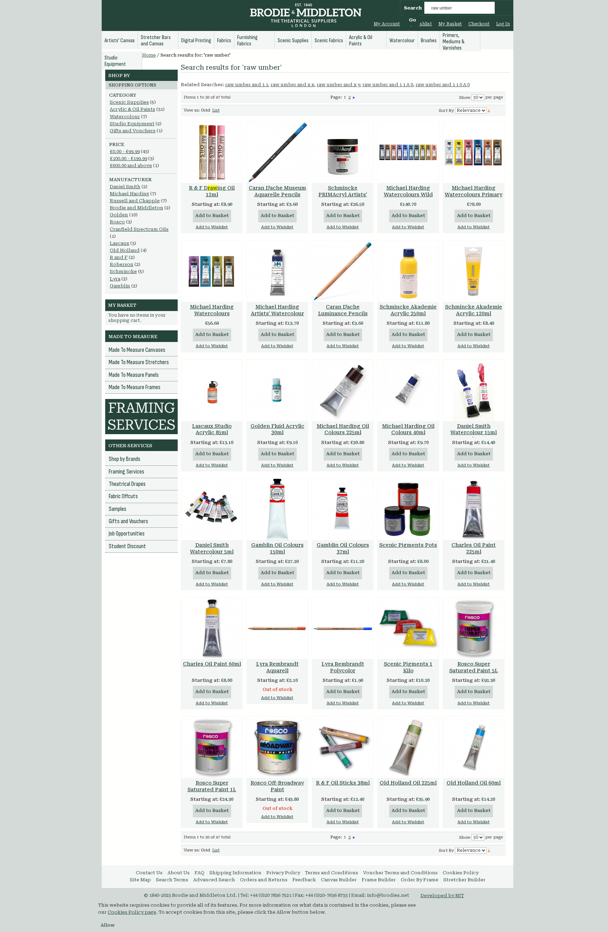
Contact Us (149, 872)
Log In (503, 23)
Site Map (140, 879)
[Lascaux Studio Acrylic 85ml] (211, 390)
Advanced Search (214, 879)
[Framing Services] (141, 402)
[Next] (354, 97)
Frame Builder (379, 879)
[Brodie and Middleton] (306, 16)
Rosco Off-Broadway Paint (277, 786)
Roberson (121, 264)
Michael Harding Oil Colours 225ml (343, 429)
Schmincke (123, 271)
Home (149, 55)
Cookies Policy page (132, 912)
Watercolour (125, 116)
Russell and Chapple (135, 200)
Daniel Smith (125, 186)
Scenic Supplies (129, 102)
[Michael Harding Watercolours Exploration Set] (211, 271)
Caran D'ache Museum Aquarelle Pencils (277, 191)
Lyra (115, 278)
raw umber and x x (292, 84)
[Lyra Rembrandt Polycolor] (342, 628)
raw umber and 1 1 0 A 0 (443, 84)
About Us (178, 872)
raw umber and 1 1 (246, 84)
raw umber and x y (338, 84)
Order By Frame (419, 879)
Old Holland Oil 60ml (473, 783)
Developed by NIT (442, 895)
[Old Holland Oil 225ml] (408, 747)
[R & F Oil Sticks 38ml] (342, 747)
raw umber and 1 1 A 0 (387, 84)
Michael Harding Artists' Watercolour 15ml (277, 313)
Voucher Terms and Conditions (400, 872)
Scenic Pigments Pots (408, 545)
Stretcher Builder (464, 879)
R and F (119, 257)
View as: (192, 110)
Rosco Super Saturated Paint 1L (212, 786)
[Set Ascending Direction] (489, 110)
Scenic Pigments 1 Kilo (408, 667)
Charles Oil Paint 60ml (212, 664)
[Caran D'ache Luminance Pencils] (342, 271)
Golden (119, 214)
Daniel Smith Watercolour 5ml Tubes (212, 551)
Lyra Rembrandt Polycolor (343, 667)
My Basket (450, 23)
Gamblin (120, 286)
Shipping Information (235, 872)
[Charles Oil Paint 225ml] (473, 509)
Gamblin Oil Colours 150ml (277, 548)
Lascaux (119, 243)
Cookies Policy (461, 872)
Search (413, 8)
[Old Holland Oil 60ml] (473, 747)
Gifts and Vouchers (133, 130)
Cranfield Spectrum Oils (139, 229)
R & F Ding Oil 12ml (212, 191)
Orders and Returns (263, 879)
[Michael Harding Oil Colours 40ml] (408, 390)
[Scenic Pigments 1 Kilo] (408, 628)
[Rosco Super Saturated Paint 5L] (473, 628)
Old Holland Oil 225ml (408, 783)
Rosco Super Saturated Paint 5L (473, 667)
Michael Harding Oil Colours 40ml (408, 429)
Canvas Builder (339, 879)
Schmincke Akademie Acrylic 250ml (408, 310)
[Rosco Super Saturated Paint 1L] (211, 747)
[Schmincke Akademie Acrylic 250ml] (408, 271)
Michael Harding (129, 193)
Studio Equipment (132, 123)
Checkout (479, 23)
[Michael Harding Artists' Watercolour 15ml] (277, 271)
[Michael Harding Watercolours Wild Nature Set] (408, 152)
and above (131, 165)
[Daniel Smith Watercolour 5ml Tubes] (211, 509)
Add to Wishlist (212, 227)
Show (464, 97)
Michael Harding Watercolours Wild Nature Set (408, 194)
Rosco (117, 221)
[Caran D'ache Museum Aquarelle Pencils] (277, 152)
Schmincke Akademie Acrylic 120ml (473, 310)
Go (412, 20)
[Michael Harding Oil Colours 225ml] (342, 390)
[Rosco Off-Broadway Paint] (277, 747)
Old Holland (125, 250)
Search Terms (172, 879)
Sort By (446, 110)
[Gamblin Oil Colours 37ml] (342, 509)
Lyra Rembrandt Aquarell (277, 667)
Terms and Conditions (331, 872)
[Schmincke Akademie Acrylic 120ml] (473, 271)
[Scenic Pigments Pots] (408, 509)
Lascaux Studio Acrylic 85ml (212, 429)
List (216, 110)
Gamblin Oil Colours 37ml (343, 548)
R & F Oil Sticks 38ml (343, 783)
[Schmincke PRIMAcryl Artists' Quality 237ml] (342, 152)
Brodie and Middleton (136, 207)
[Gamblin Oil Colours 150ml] (277, 509)
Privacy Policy (283, 872)
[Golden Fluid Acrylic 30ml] (277, 390)
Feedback (304, 879)
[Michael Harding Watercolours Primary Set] (473, 152)
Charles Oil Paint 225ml (473, 548)
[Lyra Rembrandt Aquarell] (277, 628)
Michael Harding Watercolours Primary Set (473, 194)
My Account (387, 23)
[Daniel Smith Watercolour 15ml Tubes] (473, 390)
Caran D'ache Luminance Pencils (343, 310)
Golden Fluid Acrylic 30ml (277, 429)
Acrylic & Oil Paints (132, 109)
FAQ (199, 872)
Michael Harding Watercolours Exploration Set (212, 313)
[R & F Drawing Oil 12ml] (211, 152)
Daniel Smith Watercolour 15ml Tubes (473, 432)
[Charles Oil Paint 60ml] (211, 628)
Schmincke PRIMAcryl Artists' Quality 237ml (342, 194)
